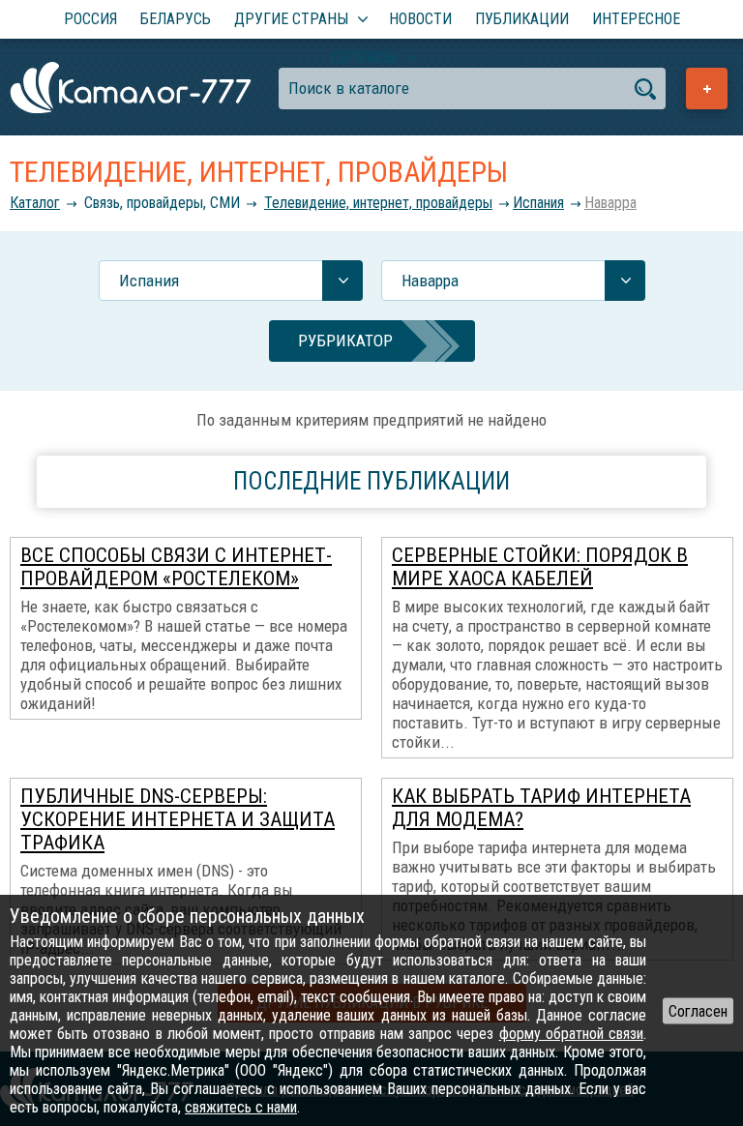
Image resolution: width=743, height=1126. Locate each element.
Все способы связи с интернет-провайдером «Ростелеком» (176, 567)
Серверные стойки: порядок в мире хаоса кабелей (540, 567)
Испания (538, 202)
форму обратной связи (571, 1033)
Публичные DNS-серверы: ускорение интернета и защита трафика (177, 819)
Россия (90, 19)
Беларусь (175, 19)
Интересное (636, 19)
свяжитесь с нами (241, 1107)
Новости (420, 19)
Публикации (522, 19)
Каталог (35, 202)
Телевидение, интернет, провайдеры (378, 202)
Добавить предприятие (707, 88)
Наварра (610, 202)
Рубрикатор (345, 340)
